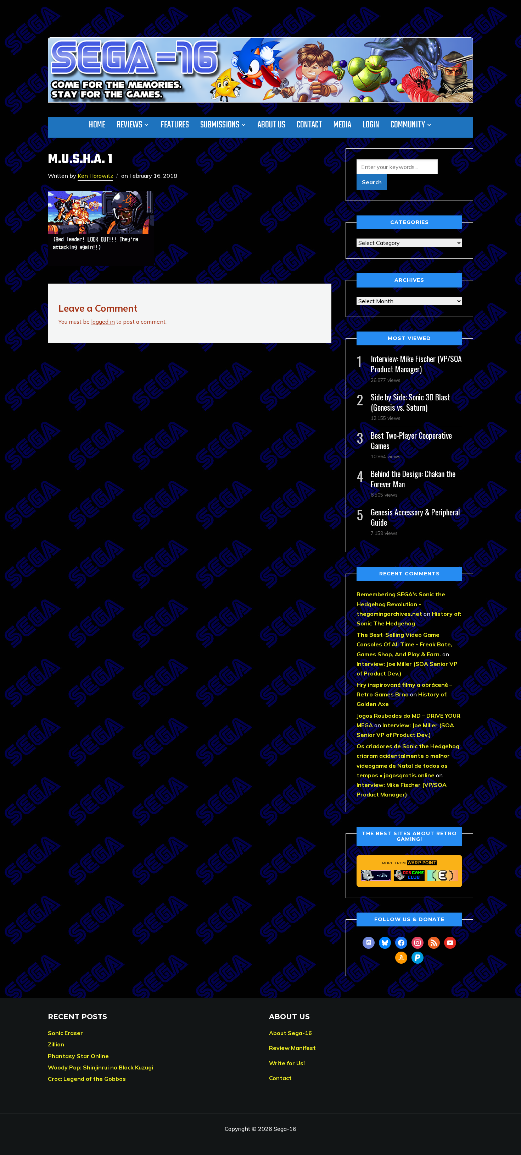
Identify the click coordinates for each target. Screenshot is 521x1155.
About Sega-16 (290, 1032)
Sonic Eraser (65, 1032)
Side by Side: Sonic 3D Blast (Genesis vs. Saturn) (410, 402)
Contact (309, 125)
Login (371, 125)
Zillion (56, 1044)
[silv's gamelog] (376, 875)
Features (175, 125)
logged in (103, 321)
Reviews (129, 125)
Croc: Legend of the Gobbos (87, 1078)
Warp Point (422, 862)
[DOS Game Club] (409, 875)
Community (408, 125)
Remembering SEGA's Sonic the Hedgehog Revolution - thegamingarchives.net (401, 604)
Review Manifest (292, 1047)
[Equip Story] (442, 875)
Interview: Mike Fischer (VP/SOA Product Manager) (416, 363)
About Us (271, 125)
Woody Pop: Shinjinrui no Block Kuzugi (100, 1067)
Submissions (219, 125)
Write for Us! (287, 1063)
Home (97, 125)
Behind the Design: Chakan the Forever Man (413, 478)
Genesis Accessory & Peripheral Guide (415, 517)
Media (342, 125)
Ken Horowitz (95, 175)
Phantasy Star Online (78, 1056)
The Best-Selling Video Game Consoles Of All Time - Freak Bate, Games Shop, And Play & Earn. (404, 644)
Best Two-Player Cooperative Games (411, 440)
